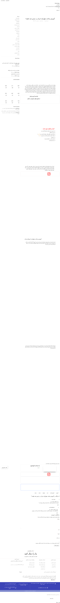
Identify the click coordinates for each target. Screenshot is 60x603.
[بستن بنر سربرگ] (59, 593)
